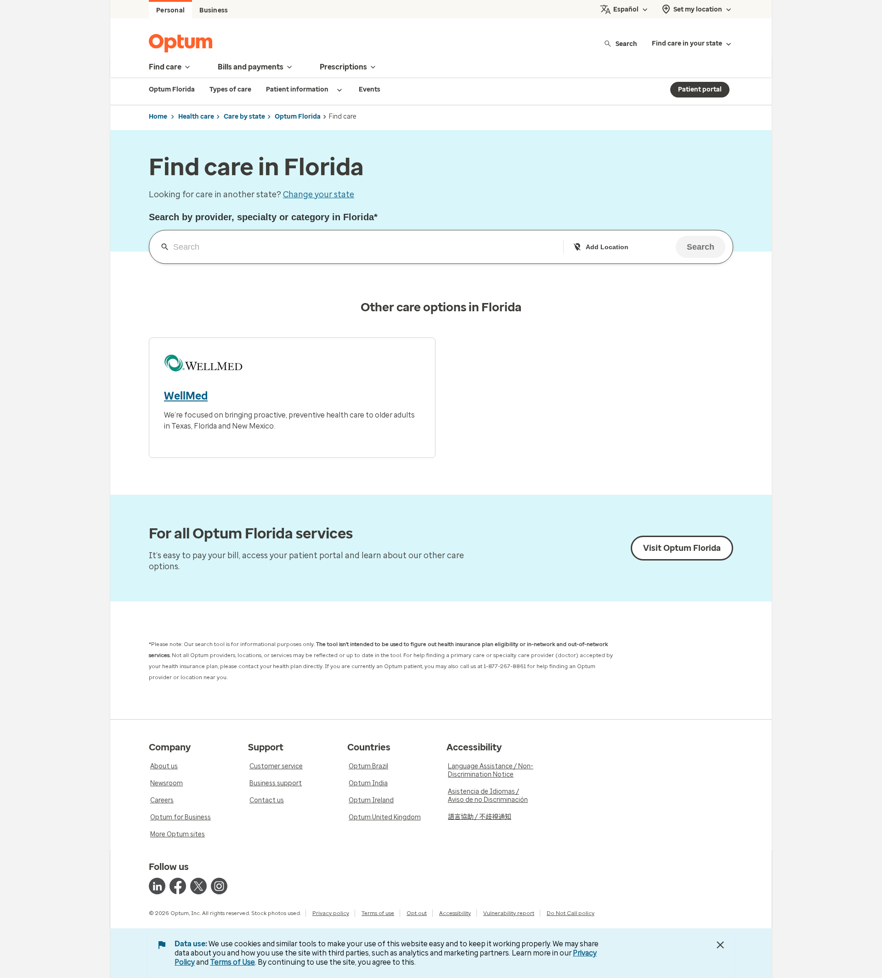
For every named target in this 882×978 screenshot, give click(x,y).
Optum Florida (298, 116)
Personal (170, 10)
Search (626, 43)
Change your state (318, 194)
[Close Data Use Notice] (720, 944)
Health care (196, 116)
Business (213, 10)
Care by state (244, 116)
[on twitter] (198, 886)
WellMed (186, 395)
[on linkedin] (157, 886)
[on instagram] (219, 886)
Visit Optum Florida (682, 548)
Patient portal (700, 89)
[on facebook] (178, 886)
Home (158, 116)
